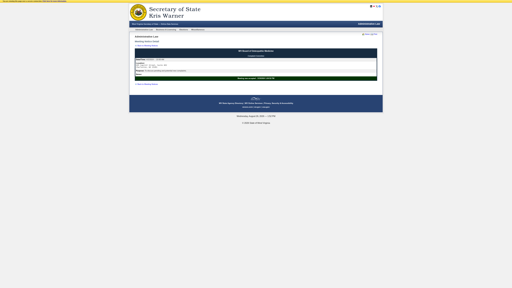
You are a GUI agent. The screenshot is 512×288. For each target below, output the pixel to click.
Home (367, 34)
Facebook (380, 6)
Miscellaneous (198, 30)
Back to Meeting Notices (147, 46)
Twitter (377, 6)
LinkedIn (371, 6)
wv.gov (257, 107)
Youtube (374, 6)
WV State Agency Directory (231, 103)
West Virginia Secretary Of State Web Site (163, 12)
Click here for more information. (54, 1)
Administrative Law (144, 30)
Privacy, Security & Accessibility (278, 103)
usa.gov (266, 107)
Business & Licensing (166, 30)
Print (375, 34)
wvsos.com (247, 107)
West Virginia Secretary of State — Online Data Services (155, 24)
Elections (183, 30)
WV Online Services (254, 103)
